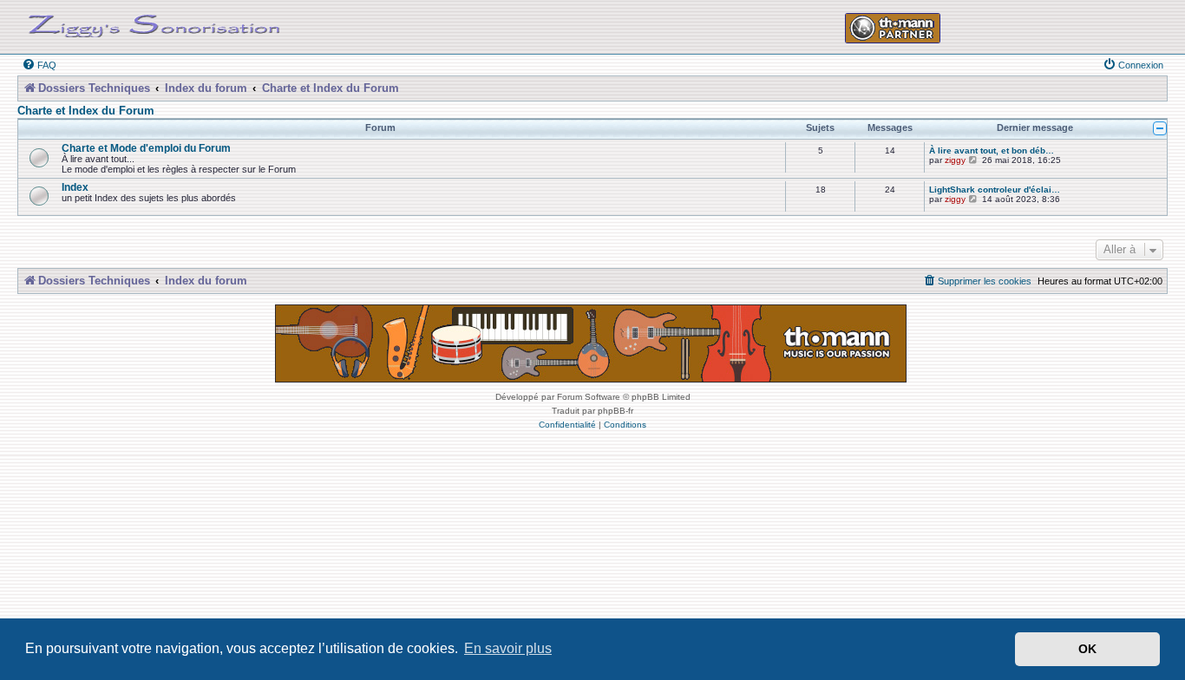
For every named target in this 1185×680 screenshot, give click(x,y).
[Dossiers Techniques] (154, 22)
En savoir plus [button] (508, 648)
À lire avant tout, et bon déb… (991, 150)
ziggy (955, 160)
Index (75, 187)
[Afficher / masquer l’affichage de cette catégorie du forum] (1160, 128)
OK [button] (1087, 649)
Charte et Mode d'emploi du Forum (146, 148)
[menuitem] (39, 65)
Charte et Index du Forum (85, 111)
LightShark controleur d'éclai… (994, 189)
